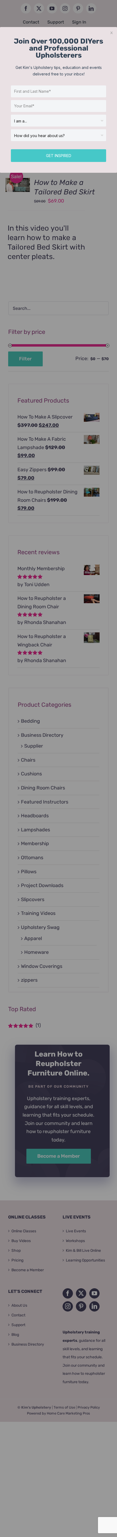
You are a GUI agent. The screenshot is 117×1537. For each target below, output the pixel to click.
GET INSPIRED (58, 155)
